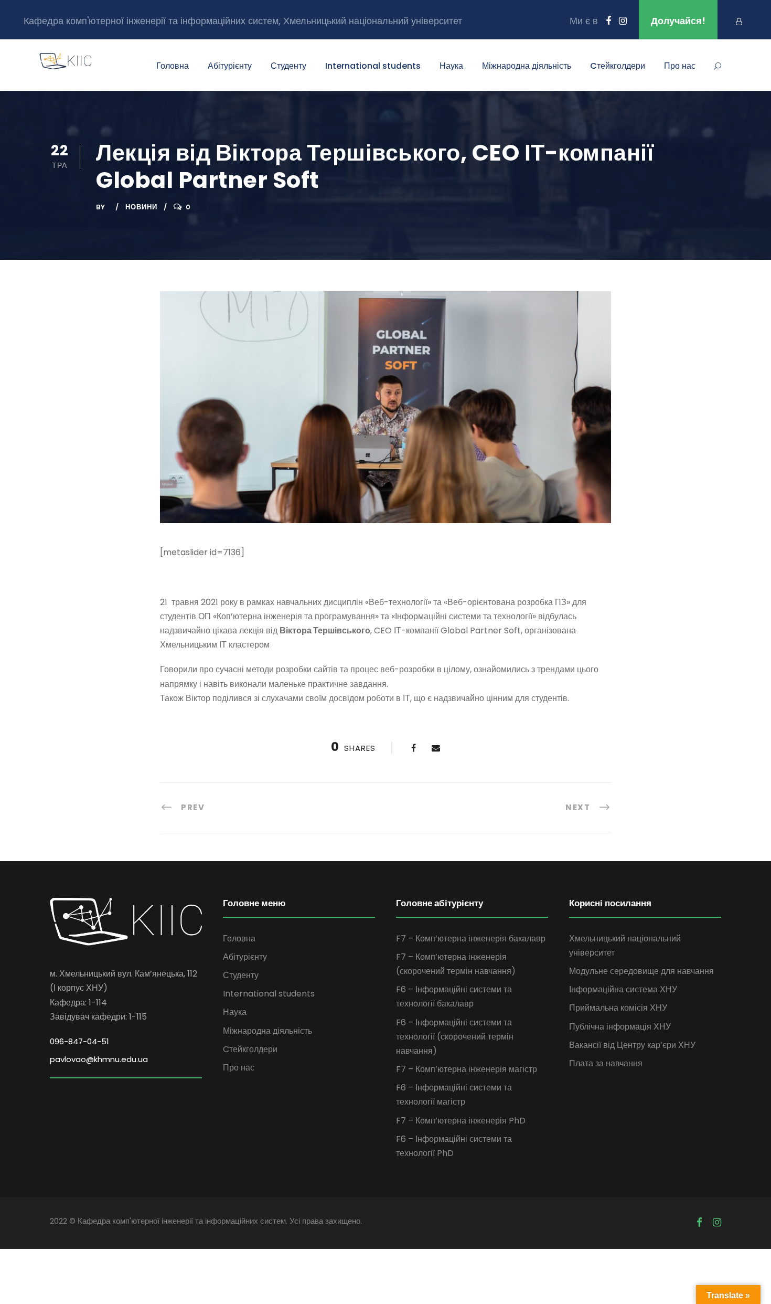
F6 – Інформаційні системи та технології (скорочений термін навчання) (454, 1036)
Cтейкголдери (617, 66)
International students (373, 66)
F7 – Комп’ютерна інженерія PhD (461, 1121)
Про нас (679, 66)
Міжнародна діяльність (526, 66)
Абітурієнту (230, 66)
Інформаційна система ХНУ (623, 989)
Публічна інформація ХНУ (620, 1027)
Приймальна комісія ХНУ (618, 1008)
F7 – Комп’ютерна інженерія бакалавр (470, 938)
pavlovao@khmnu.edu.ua (99, 1059)
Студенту (288, 66)
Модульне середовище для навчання (641, 971)
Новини (141, 207)
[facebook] (608, 20)
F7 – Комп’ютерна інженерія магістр (466, 1069)
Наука (451, 66)
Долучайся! (678, 20)
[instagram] (623, 20)
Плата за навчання (605, 1063)
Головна (172, 66)
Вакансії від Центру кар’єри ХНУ (632, 1045)
